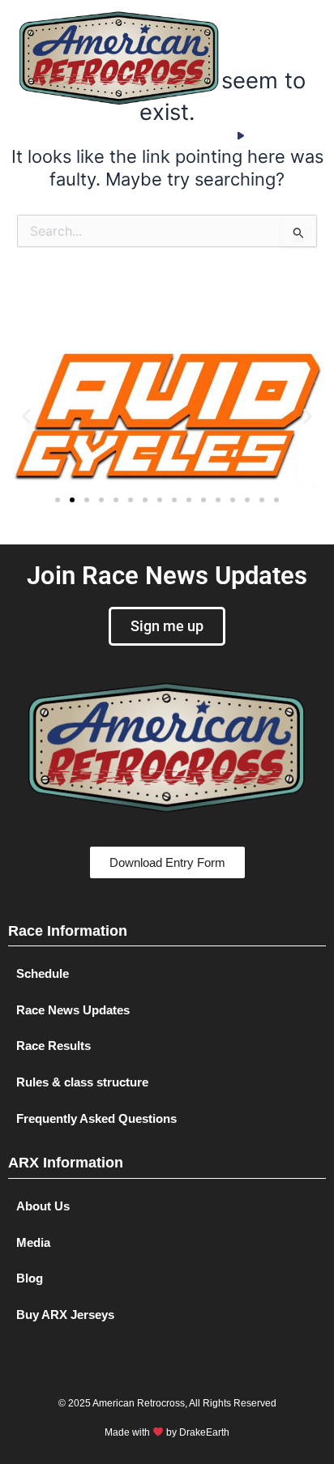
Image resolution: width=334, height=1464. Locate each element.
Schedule (42, 973)
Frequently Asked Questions (96, 1118)
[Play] (241, 136)
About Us (43, 1206)
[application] (241, 136)
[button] (262, 57)
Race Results (53, 1045)
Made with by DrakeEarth (167, 1432)
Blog (29, 1278)
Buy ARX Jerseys (65, 1314)
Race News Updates (73, 1010)
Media (33, 1242)
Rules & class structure (82, 1082)
